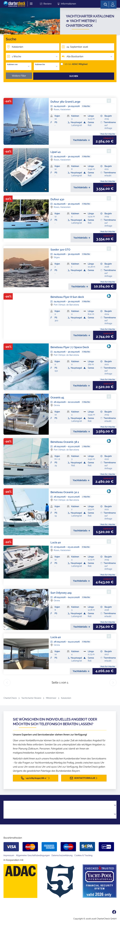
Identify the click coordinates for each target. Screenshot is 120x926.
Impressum (9, 855)
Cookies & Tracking (83, 855)
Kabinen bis (40, 64)
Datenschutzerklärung (62, 855)
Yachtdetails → (81, 140)
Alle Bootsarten (75, 56)
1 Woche (16, 56)
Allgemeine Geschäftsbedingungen (33, 855)
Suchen (73, 76)
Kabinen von (12, 64)
